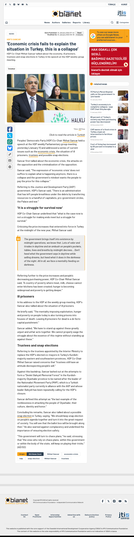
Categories (124, 22)
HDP (80, 129)
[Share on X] (9, 135)
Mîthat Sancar (50, 458)
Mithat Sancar (70, 140)
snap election (24, 415)
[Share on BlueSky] (9, 148)
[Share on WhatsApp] (9, 141)
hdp (21, 458)
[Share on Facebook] (9, 129)
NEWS (11, 34)
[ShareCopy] (9, 154)
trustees (33, 155)
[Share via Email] (9, 160)
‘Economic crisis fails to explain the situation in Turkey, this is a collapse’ (42, 46)
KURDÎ (124, 4)
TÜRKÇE (112, 4)
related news (100, 84)
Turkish (81, 134)
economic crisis (46, 151)
